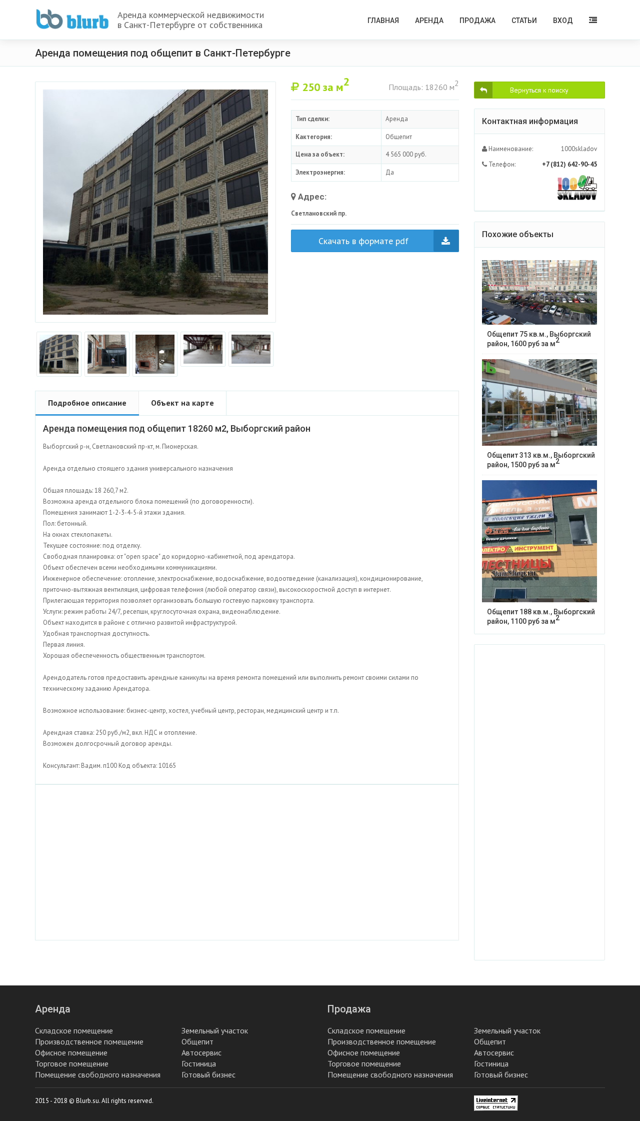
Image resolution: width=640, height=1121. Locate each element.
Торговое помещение (71, 1063)
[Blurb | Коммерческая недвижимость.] (72, 19)
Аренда (429, 21)
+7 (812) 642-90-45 (569, 164)
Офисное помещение (71, 1052)
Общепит (198, 1041)
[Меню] (593, 20)
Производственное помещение (89, 1041)
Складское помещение (74, 1030)
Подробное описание (87, 403)
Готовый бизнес (209, 1074)
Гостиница (199, 1063)
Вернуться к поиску (539, 90)
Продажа (478, 21)
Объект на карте (182, 403)
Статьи (524, 21)
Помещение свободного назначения (97, 1074)
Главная (383, 21)
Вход (563, 21)
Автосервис (202, 1052)
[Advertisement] (247, 862)
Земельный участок (215, 1030)
